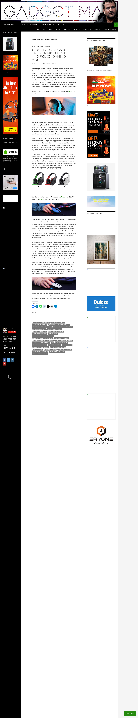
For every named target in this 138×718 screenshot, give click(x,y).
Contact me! (77, 29)
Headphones (45, 47)
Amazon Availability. (58, 322)
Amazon (42, 199)
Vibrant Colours (50, 349)
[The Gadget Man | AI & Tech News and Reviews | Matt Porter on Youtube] (4, 364)
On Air (50, 29)
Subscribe (130, 713)
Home (37, 29)
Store (44, 29)
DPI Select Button (39, 329)
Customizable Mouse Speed (42, 327)
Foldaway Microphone (56, 331)
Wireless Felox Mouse (40, 351)
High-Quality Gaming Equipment (43, 336)
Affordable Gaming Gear (41, 322)
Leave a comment (50, 64)
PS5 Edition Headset (39, 345)
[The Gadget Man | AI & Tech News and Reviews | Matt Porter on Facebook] (4, 360)
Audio (33, 47)
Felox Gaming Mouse (39, 331)
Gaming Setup (53, 333)
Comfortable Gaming (40, 324)
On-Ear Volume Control (41, 342)
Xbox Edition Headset (57, 351)
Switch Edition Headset (40, 347)
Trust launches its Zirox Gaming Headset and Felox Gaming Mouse (52, 55)
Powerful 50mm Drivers (59, 342)
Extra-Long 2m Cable (54, 329)
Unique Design (37, 349)
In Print (58, 29)
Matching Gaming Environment (43, 340)
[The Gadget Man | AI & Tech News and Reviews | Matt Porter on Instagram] (12, 360)
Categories (97, 29)
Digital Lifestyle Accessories (63, 327)
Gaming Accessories (39, 333)
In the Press (67, 29)
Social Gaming (67, 345)
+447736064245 (9, 348)
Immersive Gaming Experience (42, 338)
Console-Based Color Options (59, 324)
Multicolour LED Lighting (64, 340)
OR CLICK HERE (9, 352)
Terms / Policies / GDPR (110, 29)
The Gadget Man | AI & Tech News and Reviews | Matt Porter (34, 25)
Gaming (38, 47)
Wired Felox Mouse (64, 349)
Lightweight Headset (62, 338)
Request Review (87, 29)
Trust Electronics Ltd (58, 347)
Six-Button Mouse (54, 345)
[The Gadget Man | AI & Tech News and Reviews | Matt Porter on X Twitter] (8, 360)
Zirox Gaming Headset (40, 354)
